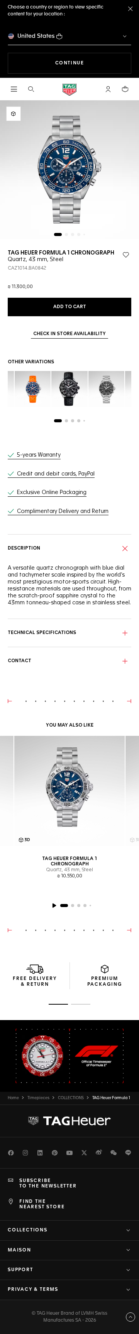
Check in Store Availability (69, 334)
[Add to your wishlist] (125, 255)
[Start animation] (54, 905)
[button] (108, 89)
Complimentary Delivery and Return (62, 511)
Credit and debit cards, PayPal (56, 474)
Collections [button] (27, 1230)
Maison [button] (19, 1250)
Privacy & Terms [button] (33, 1289)
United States (36, 36)
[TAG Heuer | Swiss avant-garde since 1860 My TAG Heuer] (69, 1120)
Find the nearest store (41, 1204)
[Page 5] (84, 234)
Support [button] (20, 1270)
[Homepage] (69, 89)
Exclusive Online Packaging (51, 492)
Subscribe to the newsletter (48, 1184)
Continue (93, 63)
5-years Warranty (39, 455)
